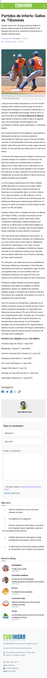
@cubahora (9, 665)
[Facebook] (3, 391)
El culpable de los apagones (20, 519)
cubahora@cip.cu (12, 668)
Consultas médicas (20, 575)
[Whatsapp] (15, 391)
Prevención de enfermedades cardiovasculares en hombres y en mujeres (28, 580)
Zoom (14, 611)
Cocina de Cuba (18, 598)
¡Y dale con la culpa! (19, 569)
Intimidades (17, 565)
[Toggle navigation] (44, 6)
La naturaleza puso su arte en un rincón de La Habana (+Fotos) (28, 616)
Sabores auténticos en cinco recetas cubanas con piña (26, 603)
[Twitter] (7, 391)
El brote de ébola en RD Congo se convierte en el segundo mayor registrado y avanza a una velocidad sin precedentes (23, 528)
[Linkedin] (11, 391)
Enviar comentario (12, 493)
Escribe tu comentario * (12, 451)
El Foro (15, 588)
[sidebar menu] (2, 6)
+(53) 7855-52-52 (12, 662)
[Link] (19, 391)
